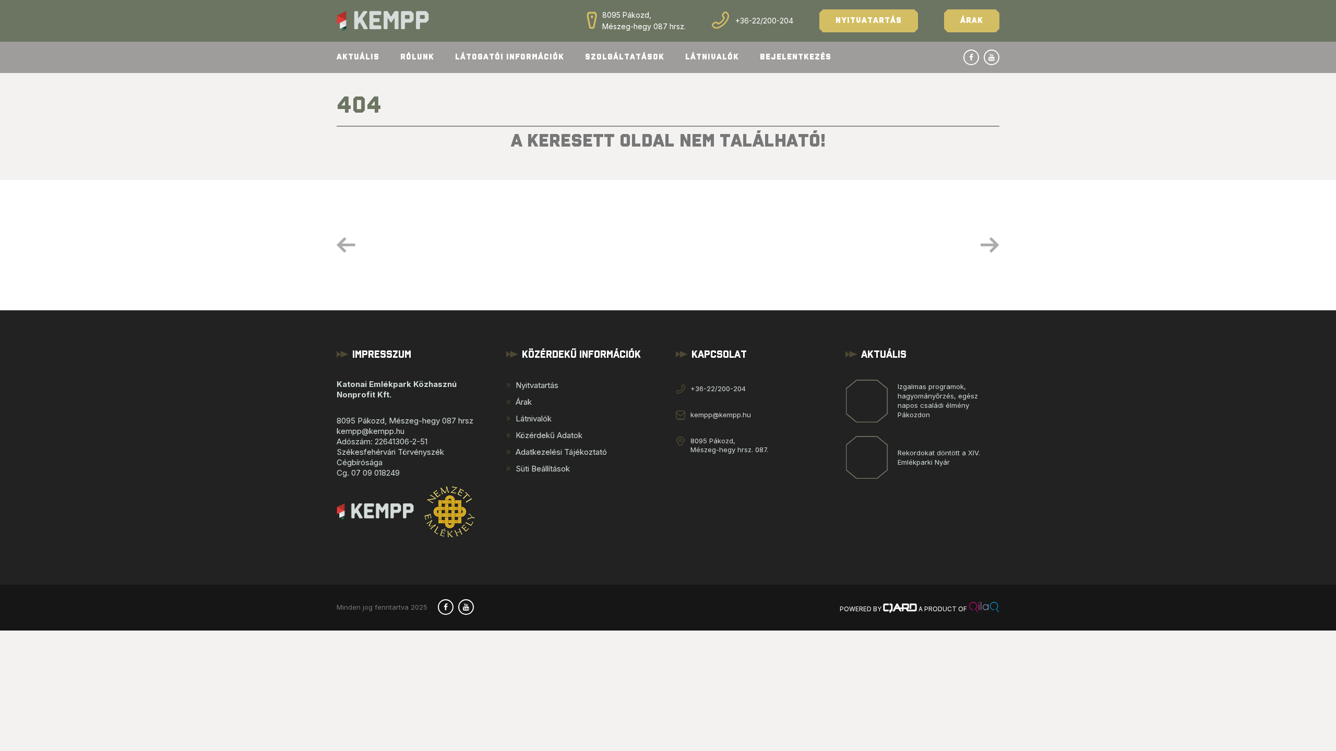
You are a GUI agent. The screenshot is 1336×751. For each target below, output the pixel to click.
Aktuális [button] (358, 57)
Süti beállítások (543, 469)
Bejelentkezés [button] (795, 57)
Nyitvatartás (869, 20)
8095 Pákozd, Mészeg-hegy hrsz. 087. (729, 445)
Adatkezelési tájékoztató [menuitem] (561, 452)
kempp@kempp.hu (720, 414)
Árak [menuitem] (524, 402)
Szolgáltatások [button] (624, 57)
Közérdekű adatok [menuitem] (549, 435)
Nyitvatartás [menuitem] (537, 385)
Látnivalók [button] (712, 57)
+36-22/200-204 (764, 20)
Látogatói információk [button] (509, 57)
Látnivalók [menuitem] (534, 418)
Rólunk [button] (417, 57)
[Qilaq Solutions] (984, 609)
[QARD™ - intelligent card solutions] (900, 609)
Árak (971, 20)
